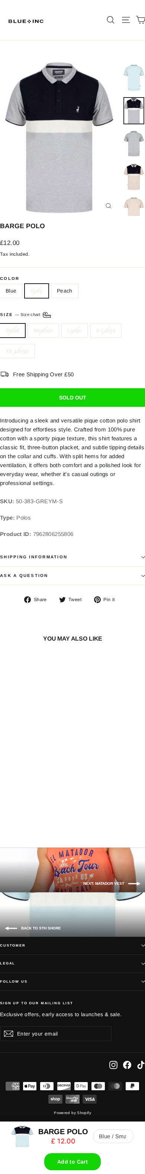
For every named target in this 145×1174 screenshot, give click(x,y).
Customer (13, 945)
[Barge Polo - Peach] (27, 811)
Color (9, 278)
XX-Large (17, 351)
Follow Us (14, 981)
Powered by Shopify (72, 1113)
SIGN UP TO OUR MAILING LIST (36, 1003)
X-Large (106, 331)
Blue (11, 291)
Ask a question (24, 575)
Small (12, 331)
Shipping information (33, 557)
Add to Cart (72, 1162)
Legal (7, 963)
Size (21, 314)
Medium (43, 331)
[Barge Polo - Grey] (19, 811)
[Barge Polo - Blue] (11, 811)
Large (74, 331)
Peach (64, 291)
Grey (36, 291)
